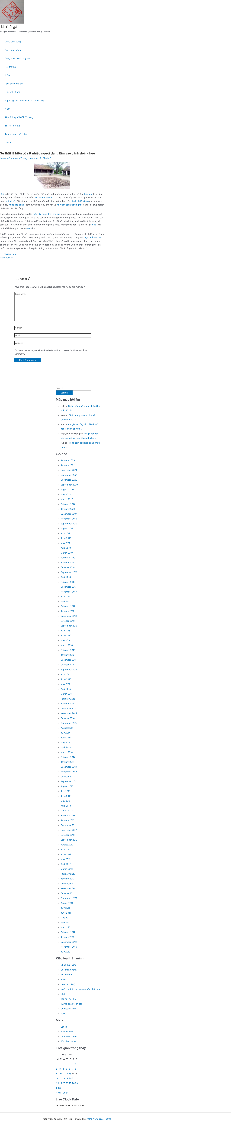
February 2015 (68, 698)
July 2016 (65, 630)
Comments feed (69, 1036)
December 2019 (69, 514)
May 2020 (66, 494)
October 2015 (68, 664)
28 (73, 1083)
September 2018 (69, 572)
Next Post (6, 257)
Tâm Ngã (9, 26)
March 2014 (67, 752)
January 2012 (67, 878)
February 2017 (68, 606)
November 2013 (69, 771)
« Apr (58, 1092)
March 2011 (66, 927)
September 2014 (69, 723)
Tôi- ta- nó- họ (12, 125)
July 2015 (65, 674)
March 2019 (67, 553)
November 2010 (69, 947)
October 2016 (68, 621)
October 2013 (68, 776)
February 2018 (68, 582)
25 (64, 1083)
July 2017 (65, 596)
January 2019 (67, 562)
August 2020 (67, 489)
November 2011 (69, 888)
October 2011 (67, 893)
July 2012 (65, 849)
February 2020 (68, 504)
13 (70, 1073)
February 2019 (68, 557)
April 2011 (65, 922)
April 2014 (66, 747)
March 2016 (67, 645)
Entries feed (67, 1031)
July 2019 (65, 533)
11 (63, 1073)
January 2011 (67, 937)
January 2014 (67, 762)
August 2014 (67, 728)
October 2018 (68, 567)
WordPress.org (68, 1041)
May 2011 (65, 917)
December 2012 (69, 825)
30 (57, 1088)
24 (60, 1083)
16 (57, 1078)
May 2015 (66, 684)
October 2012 (68, 835)
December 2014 (69, 708)
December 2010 (69, 942)
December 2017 (69, 587)
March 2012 (67, 869)
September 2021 (69, 475)
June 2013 (66, 796)
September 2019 (69, 523)
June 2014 (66, 737)
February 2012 (68, 874)
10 (60, 1073)
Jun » (66, 1092)
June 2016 (66, 635)
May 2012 (66, 859)
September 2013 (69, 781)
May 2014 (66, 742)
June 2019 (66, 538)
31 (60, 1088)
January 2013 (67, 820)
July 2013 (65, 791)
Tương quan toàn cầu (16, 134)
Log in (64, 1027)
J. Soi (7, 75)
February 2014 (68, 757)
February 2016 (68, 650)
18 (64, 1078)
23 (57, 1083)
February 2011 (68, 932)
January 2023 (68, 460)
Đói (2, 194)
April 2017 (66, 601)
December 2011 (68, 883)
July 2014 (65, 732)
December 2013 (69, 767)
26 (67, 1083)
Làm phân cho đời (14, 83)
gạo (94, 224)
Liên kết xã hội (12, 92)
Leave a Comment (9, 158)
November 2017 (69, 591)
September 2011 (69, 898)
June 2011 (66, 913)
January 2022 (68, 465)
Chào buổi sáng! (13, 41)
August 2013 (67, 786)
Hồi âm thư (10, 67)
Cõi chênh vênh (13, 50)
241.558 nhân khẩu (44, 197)
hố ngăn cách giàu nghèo (69, 204)
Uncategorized (68, 1008)
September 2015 (69, 669)
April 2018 (66, 577)
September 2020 (69, 484)
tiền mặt (88, 194)
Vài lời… (9, 142)
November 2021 (69, 470)
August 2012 (67, 844)
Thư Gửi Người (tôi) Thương (19, 117)
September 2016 (69, 625)
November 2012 (69, 830)
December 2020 (69, 480)
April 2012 (66, 864)
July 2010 (65, 951)
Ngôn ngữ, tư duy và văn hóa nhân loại (24, 100)
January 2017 (67, 611)
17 (60, 1078)
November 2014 (69, 713)
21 (73, 1078)
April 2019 (66, 548)
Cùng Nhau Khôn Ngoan (17, 58)
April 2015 (66, 689)
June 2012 (66, 854)
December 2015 (69, 660)
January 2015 (67, 703)
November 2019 (69, 518)
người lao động (16, 204)
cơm (29, 228)
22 (76, 1078)
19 (67, 1078)
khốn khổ (10, 201)
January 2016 (67, 655)
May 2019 (66, 543)
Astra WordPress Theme (99, 1119)
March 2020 (67, 499)
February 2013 (68, 815)
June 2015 (66, 679)
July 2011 (65, 908)
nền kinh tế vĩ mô (80, 201)
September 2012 (69, 839)
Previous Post (8, 254)
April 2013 (66, 806)
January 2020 (68, 509)
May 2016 (66, 640)
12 (67, 1073)
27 (70, 1083)
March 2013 (67, 810)
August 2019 (67, 528)
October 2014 (68, 718)
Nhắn (7, 109)
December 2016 (69, 616)
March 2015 (67, 694)
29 (76, 1083)
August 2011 (67, 903)
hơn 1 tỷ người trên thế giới (47, 214)
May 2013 (66, 801)
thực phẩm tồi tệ (92, 237)
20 (70, 1078)
